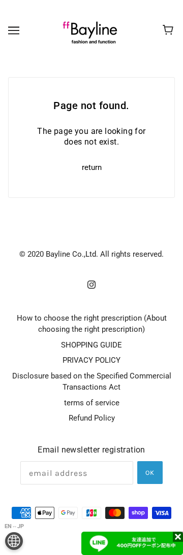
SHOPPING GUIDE (91, 345)
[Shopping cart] (169, 30)
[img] (91, 284)
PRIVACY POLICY (91, 360)
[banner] (90, 29)
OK (150, 472)
